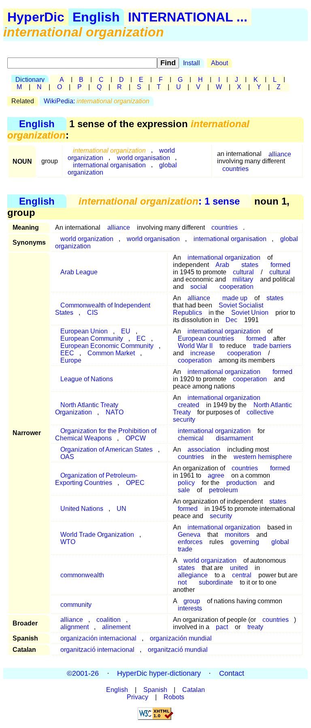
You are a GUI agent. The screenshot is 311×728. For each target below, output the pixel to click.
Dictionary (30, 79)
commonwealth (82, 575)
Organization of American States (106, 449)
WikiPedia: (96, 101)
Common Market (111, 353)
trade (185, 549)
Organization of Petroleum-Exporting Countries (96, 479)
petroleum (223, 490)
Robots (174, 697)
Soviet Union (249, 312)
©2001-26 (83, 673)
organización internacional (98, 638)
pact (222, 626)
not (182, 582)
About (219, 63)
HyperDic (35, 17)
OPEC (135, 482)
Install (191, 63)
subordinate (216, 582)
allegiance (193, 575)
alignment (74, 626)
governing (244, 541)
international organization (223, 371)
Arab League (79, 272)
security (221, 515)
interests (190, 608)
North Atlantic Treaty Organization (86, 408)
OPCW (136, 438)
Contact (231, 673)
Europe (70, 360)
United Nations (81, 508)
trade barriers (272, 345)
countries (235, 168)
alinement (116, 626)
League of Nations (86, 379)
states (274, 298)
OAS (67, 456)
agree (216, 475)
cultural (279, 272)
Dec (231, 319)
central (241, 575)
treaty (255, 626)
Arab (222, 264)
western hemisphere (263, 456)
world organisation (153, 238)
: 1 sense (159, 201)
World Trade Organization (97, 534)
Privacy (137, 697)
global (280, 541)
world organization (209, 560)
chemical (191, 438)
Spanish (155, 689)
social (198, 286)
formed (282, 371)
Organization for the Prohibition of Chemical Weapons (105, 434)
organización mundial (181, 638)
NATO (115, 412)
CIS (92, 312)
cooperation (236, 286)
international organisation (109, 164)
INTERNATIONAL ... (187, 17)
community (76, 604)
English (96, 17)
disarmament (234, 438)
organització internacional (97, 649)
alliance (279, 153)
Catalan (193, 689)
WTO (67, 541)
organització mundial (178, 649)
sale (184, 490)
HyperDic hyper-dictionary (159, 673)
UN (121, 508)
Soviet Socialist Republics (218, 309)
